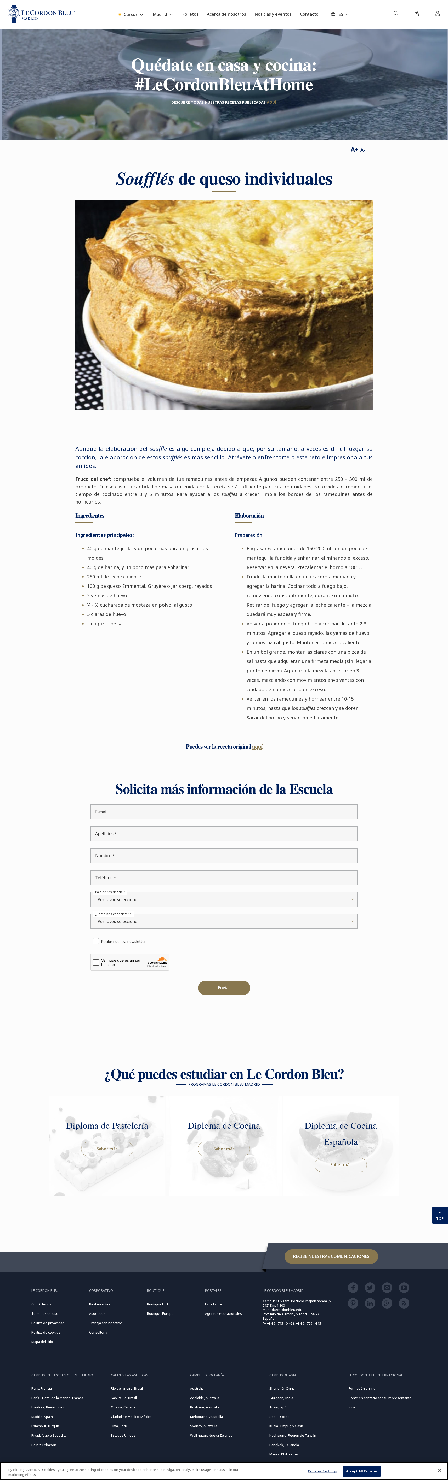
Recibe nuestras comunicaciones (331, 1256)
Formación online (362, 1388)
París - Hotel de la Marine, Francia (57, 1397)
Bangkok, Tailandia (284, 1444)
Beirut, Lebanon (43, 1444)
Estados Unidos (123, 1435)
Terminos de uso (44, 1313)
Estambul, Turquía (45, 1426)
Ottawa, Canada (123, 1407)
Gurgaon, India (281, 1397)
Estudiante (213, 1304)
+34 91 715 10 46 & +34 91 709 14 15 (294, 1323)
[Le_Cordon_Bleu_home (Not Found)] (41, 14)
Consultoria (98, 1332)
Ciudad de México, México (131, 1416)
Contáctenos (41, 1304)
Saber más (107, 1149)
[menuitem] (395, 14)
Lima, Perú (119, 1426)
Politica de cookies (45, 1332)
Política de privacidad (47, 1323)
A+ (354, 149)
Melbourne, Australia (206, 1416)
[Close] (439, 1470)
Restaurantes (99, 1304)
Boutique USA (158, 1304)
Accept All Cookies (362, 1471)
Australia (197, 1388)
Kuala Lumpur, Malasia (286, 1426)
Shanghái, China (282, 1388)
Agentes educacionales (223, 1313)
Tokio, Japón (279, 1407)
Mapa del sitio (42, 1341)
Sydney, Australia (203, 1426)
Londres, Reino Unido (48, 1407)
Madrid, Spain (42, 1416)
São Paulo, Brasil (124, 1397)
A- (362, 150)
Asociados (97, 1313)
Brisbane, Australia (204, 1407)
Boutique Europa (160, 1313)
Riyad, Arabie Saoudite (49, 1435)
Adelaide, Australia (204, 1397)
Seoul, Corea (279, 1416)
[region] (224, 1471)
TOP (440, 1218)
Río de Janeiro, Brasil (127, 1388)
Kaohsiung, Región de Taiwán (292, 1435)
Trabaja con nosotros (106, 1323)
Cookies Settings (322, 1471)
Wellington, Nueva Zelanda (211, 1435)
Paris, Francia (41, 1388)
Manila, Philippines (284, 1454)
